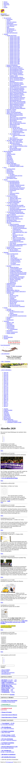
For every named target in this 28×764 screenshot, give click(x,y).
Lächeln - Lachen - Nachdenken (14, 286)
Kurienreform (13, 190)
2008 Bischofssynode (15, 124)
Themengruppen (10, 328)
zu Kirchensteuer (14, 329)
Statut (8, 27)
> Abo (15, 680)
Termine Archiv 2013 (15, 54)
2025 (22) (6, 374)
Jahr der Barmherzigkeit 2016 (14, 221)
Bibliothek (6, 252)
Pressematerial (10, 173)
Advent (11, 294)
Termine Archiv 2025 (15, 36)
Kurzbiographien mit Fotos (16, 175)
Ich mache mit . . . (11, 310)
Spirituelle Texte (10, 293)
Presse (5, 167)
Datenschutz (6, 4)
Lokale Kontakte (10, 326)
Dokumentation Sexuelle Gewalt (17, 206)
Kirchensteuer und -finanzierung (17, 187)
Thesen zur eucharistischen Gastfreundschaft (19, 239)
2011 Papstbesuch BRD (15, 150)
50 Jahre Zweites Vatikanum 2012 (15, 218)
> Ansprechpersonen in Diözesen (9, 714)
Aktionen (6, 34)
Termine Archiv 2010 (15, 58)
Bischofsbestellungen (15, 182)
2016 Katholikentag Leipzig (16, 82)
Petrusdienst (12, 194)
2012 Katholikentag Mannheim (17, 89)
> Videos (3, 684)
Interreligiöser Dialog (12, 220)
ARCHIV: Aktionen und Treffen (14, 140)
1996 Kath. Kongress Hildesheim (17, 108)
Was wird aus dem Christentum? (17, 306)
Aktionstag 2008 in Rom (15, 198)
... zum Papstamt (13, 257)
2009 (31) (6, 395)
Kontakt (5, 7)
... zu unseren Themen (15, 264)
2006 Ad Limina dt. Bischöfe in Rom (18, 146)
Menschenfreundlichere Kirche (17, 301)
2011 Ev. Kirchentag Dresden (17, 90)
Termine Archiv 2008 (15, 61)
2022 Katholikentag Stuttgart (16, 71)
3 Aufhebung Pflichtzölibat (13, 202)
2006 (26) (6, 399)
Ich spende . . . (10, 317)
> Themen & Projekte (6, 712)
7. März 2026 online (7, 731)
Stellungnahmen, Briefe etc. (13, 290)
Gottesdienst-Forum (11, 283)
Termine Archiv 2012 (15, 55)
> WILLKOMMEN (5, 669)
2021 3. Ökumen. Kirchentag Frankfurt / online (16, 75)
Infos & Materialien (8, 151)
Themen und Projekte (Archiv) (14, 248)
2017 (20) (6, 384)
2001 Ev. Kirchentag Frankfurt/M (17, 102)
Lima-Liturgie (13, 243)
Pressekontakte (10, 171)
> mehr (8, 501)
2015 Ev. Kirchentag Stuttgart (17, 84)
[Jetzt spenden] (14, 367)
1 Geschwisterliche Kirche (13, 181)
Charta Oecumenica (14, 224)
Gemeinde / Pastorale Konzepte (17, 185)
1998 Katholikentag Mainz (16, 107)
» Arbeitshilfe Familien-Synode (14, 422)
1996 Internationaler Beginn (16, 115)
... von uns (12, 255)
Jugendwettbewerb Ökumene (16, 241)
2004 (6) (6, 402)
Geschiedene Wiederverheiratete (17, 213)
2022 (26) (6, 378)
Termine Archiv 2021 (15, 43)
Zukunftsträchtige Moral (15, 251)
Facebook (9, 309)
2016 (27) (6, 386)
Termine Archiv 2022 (15, 42)
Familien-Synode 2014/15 (13, 217)
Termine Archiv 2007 (15, 62)
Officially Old (13, 303)
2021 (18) (6, 379)
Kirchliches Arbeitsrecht (15, 186)
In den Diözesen (10, 26)
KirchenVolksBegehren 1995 (16, 278)
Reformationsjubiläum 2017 (16, 245)
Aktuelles (9, 152)
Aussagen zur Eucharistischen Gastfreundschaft (20, 229)
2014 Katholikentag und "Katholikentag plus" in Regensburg (18, 86)
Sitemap (5, 1)
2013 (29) (6, 390)
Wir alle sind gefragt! (17, 128)
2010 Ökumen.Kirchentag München (18, 92)
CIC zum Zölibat (14, 204)
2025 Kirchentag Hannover (16, 67)
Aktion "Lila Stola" (11, 111)
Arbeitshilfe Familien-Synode (16, 166)
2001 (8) (6, 406)
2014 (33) (6, 388)
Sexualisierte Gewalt (14, 208)
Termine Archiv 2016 (15, 50)
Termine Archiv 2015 (15, 51)
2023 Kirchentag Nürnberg (16, 73)
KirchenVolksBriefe (17, 144)
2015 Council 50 (13, 138)
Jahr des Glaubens (14, 249)
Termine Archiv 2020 (15, 45)
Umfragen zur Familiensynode (20, 129)
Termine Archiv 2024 (15, 39)
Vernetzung (6, 321)
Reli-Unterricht (10, 162)
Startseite (6, 335)
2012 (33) (6, 391)
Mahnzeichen (10, 288)
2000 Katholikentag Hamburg (17, 104)
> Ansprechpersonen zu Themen (9, 717)
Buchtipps (9, 266)
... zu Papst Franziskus (15, 260)
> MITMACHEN (5, 671)
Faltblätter (9, 155)
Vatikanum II (13, 282)
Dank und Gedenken (11, 22)
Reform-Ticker (10, 160)
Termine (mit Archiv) (12, 35)
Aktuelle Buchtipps (14, 267)
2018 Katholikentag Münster (16, 77)
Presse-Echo (9, 170)
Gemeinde (12, 298)
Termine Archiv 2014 (15, 53)
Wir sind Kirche (7, 18)
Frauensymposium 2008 (15, 201)
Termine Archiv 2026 (15, 38)
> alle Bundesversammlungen (8, 754)
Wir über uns (10, 31)
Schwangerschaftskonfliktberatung (18, 209)
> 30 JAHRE (7, 672)
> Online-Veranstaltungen (7, 682)
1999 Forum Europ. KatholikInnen (18, 117)
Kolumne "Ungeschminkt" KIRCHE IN (16, 291)
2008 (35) (6, 396)
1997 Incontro (13, 116)
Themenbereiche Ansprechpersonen (18, 315)
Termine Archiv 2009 (15, 59)
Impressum (6, 3)
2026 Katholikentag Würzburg (17, 69)
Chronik (8, 20)
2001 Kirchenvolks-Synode (16, 119)
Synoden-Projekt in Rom (18, 132)
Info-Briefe (9, 156)
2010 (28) (6, 394)
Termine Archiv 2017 (15, 49)
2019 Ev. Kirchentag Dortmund (17, 78)
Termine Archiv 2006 (15, 63)
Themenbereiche (10, 28)
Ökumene (9, 222)
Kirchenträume (13, 299)
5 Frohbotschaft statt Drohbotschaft (15, 212)
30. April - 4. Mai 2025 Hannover (9, 739)
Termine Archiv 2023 (15, 40)
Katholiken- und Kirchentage (13, 66)
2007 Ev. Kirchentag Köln (16, 96)
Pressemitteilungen (11, 177)
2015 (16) (6, 387)
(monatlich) (7, 681)
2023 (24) (6, 376)
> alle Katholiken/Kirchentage (8, 757)
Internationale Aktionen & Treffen (15, 113)
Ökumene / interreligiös (15, 279)
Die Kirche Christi (14, 295)
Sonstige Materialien (11, 163)
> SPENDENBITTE (6, 674)
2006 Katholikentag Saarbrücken (17, 97)
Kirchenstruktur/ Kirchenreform (17, 276)
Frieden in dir (13, 297)
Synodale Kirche (10, 247)
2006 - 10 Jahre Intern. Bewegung (18, 123)
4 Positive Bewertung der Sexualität (15, 205)
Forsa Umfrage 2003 (17, 231)
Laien (11, 191)
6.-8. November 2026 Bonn (7, 724)
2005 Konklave (13, 120)
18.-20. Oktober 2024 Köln (9, 747)
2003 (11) (6, 403)
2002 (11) (6, 405)
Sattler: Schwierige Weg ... (19, 237)
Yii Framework (9, 762)
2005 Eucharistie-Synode (15, 121)
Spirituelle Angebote (11, 109)
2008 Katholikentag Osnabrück (17, 94)
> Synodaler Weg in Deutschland (9, 700)
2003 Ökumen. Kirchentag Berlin (17, 101)
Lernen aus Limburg (14, 193)
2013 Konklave (13, 125)
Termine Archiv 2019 (15, 46)
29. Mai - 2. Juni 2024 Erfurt (7, 751)
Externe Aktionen (11, 333)
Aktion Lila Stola (14, 197)
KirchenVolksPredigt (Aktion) (17, 189)
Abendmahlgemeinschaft (18, 226)
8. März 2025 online (7, 743)
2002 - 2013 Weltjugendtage (16, 142)
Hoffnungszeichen (11, 284)
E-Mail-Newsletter (11, 154)
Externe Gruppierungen (12, 332)
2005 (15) (6, 400)
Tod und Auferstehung (15, 305)
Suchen (2, 667)
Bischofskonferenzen (14, 183)
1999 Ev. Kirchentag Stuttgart (17, 105)
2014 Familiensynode (15, 127)
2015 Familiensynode (15, 133)
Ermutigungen (10, 23)
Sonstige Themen (14, 280)
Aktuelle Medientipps (15, 164)
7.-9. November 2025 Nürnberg (8, 735)
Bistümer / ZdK (10, 322)
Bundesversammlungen (12, 65)
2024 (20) (6, 375)
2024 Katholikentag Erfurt (16, 70)
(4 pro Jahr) (7, 680)
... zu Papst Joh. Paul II (15, 262)
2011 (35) (6, 392)
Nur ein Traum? (13, 302)
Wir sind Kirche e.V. (11, 30)
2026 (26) (6, 372)
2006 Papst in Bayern (15, 143)
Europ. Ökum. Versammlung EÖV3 (18, 244)
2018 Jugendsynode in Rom (16, 139)
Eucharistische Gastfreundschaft (17, 225)
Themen (5, 179)
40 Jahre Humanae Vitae (15, 210)
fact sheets (12, 174)
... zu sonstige (13, 263)
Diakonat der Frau (14, 200)
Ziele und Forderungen (12, 32)
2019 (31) (6, 382)
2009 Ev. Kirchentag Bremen (16, 93)
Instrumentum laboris (17, 131)
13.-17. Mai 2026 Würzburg (7, 728)
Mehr (2, 450)
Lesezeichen (9, 287)
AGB (5, 6)
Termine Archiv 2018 (15, 47)
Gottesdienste (10, 159)
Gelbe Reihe (9, 158)
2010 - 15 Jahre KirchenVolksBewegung (15, 148)
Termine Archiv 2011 (15, 57)
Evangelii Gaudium (14, 275)
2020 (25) (6, 380)
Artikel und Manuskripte (12, 253)
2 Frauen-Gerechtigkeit (12, 195)
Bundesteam (9, 19)
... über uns (12, 256)
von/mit (10, 684)
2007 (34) (6, 398)
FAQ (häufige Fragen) (12, 24)
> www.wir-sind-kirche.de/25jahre (9, 478)
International (3, 13)
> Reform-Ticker (5, 689)
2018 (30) (6, 383)
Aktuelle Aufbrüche (11, 214)
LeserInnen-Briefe (11, 169)
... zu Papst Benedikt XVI (16, 259)
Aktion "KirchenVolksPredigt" (14, 112)
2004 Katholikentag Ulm (15, 100)
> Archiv (13, 692)
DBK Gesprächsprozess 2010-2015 (15, 216)
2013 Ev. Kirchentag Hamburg (17, 88)
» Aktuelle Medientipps (12, 421)
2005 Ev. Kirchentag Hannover (17, 98)
